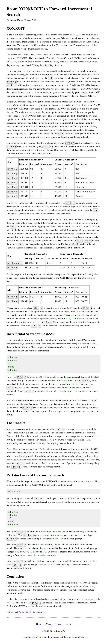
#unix (21, 611)
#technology (39, 611)
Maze (48, 623)
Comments (12, 611)
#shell (28, 611)
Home (39, 623)
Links (58, 623)
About (68, 623)
